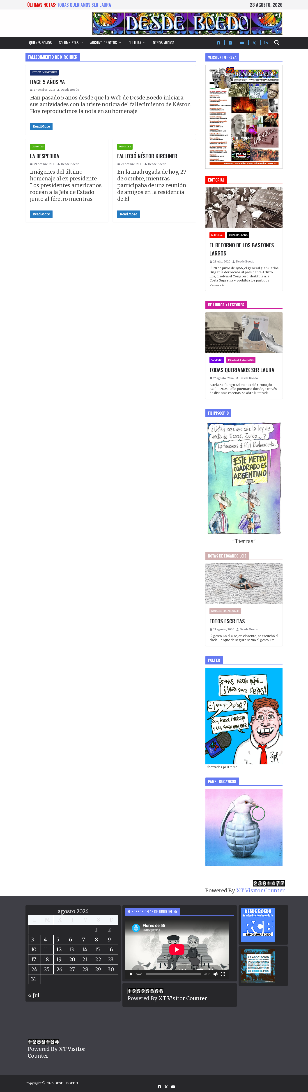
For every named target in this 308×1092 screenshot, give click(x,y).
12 (59, 949)
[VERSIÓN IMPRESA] (244, 68)
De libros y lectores (241, 359)
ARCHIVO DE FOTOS (103, 42)
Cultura (216, 359)
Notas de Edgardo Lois (225, 611)
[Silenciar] (215, 974)
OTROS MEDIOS (163, 42)
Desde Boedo (70, 89)
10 (34, 949)
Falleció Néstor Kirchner (147, 156)
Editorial (217, 235)
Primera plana (238, 235)
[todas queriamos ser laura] (244, 332)
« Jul (33, 995)
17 (33, 959)
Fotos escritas (227, 621)
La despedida (44, 156)
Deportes (38, 146)
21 (84, 959)
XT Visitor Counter (260, 890)
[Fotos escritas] (244, 583)
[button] (80, 42)
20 (72, 959)
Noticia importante (44, 72)
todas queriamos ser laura (84, 4)
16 (110, 949)
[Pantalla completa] (223, 974)
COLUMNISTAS (68, 42)
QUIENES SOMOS (40, 42)
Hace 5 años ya (47, 82)
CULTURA (135, 42)
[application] (177, 949)
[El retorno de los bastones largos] (244, 207)
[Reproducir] (131, 974)
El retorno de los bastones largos (241, 249)
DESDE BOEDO (66, 1083)
